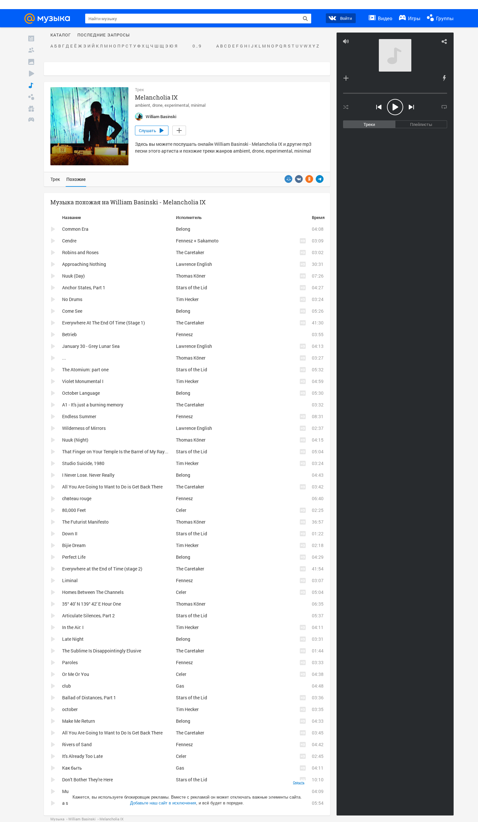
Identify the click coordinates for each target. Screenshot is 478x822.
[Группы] (31, 97)
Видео (384, 18)
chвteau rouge (76, 498)
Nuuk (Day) (73, 276)
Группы (444, 18)
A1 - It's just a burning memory (92, 405)
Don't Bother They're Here (87, 779)
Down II (69, 533)
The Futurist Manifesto (85, 522)
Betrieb (69, 334)
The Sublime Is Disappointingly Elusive (101, 651)
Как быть (72, 768)
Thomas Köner (191, 276)
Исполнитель (189, 217)
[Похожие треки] (444, 78)
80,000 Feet (74, 510)
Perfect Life (74, 557)
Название (71, 217)
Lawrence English (194, 264)
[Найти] (305, 18)
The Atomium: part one (85, 369)
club (66, 686)
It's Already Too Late (82, 756)
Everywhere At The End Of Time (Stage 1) (103, 323)
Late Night (73, 639)
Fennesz (184, 334)
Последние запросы (103, 35)
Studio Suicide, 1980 (83, 463)
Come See (72, 311)
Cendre (69, 241)
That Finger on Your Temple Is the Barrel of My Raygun (117, 451)
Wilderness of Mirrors (84, 428)
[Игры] (31, 120)
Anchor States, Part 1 (83, 287)
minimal (198, 105)
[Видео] (31, 73)
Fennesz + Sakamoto (197, 241)
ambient (142, 105)
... (64, 358)
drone (157, 105)
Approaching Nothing (84, 264)
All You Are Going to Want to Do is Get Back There (112, 487)
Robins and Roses (80, 252)
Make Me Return (78, 721)
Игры (413, 18)
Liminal (70, 580)
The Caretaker (190, 252)
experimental (177, 105)
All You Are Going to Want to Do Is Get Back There (112, 733)
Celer (181, 510)
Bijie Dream (74, 545)
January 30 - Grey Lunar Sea (91, 346)
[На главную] (50, 18)
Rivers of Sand (77, 744)
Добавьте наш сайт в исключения (163, 803)
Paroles (70, 662)
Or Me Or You (75, 674)
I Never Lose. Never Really (88, 475)
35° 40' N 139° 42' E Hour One (91, 604)
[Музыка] (31, 85)
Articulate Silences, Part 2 (88, 615)
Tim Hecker (187, 299)
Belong (183, 229)
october (70, 709)
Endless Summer (79, 416)
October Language (81, 393)
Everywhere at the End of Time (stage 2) (102, 569)
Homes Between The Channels (93, 592)
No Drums (72, 299)
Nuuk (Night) (75, 440)
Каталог (60, 35)
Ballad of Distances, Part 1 (89, 697)
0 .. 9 (197, 46)
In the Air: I (73, 627)
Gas (180, 686)
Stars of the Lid (191, 287)
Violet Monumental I (82, 381)
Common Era (75, 229)
